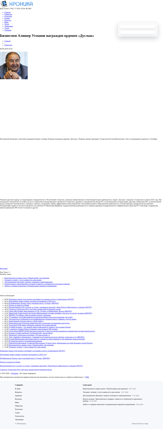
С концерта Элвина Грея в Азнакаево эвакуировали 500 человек (33, 329)
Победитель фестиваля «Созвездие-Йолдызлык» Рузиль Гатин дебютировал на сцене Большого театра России (50, 343)
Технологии (19, 416)
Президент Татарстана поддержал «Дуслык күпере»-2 (29, 335)
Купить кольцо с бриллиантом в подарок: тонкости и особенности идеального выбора (37, 284)
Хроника (14, 373)
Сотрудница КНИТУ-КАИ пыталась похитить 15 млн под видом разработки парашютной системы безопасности (52, 331)
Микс (17, 402)
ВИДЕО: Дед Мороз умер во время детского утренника (30, 315)
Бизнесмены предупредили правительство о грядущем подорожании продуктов (39, 323)
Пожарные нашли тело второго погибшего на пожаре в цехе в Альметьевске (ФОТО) (41, 299)
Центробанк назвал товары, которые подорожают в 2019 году (32, 301)
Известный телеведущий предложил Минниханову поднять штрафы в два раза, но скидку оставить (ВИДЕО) (50, 313)
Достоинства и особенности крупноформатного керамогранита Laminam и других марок (42, 319)
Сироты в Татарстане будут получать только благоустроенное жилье (35, 309)
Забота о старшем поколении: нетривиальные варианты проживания (30, 286)
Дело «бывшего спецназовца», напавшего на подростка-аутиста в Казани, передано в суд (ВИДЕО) (46, 337)
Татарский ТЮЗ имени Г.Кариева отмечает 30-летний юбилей (32, 325)
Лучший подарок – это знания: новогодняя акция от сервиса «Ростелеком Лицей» (40, 327)
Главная (7, 41)
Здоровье (18, 396)
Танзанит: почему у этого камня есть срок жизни (23, 280)
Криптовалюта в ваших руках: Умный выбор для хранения (26, 278)
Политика (19, 409)
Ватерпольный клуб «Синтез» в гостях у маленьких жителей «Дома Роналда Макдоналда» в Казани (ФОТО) (50, 307)
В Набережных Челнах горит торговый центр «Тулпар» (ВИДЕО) (34, 303)
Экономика (19, 419)
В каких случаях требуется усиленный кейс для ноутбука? (31, 333)
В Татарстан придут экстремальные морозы (25, 341)
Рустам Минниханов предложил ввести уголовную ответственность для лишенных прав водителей (47, 339)
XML (87, 377)
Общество (8, 45)
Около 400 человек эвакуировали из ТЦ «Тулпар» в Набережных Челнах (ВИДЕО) (40, 311)
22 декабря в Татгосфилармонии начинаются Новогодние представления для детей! (41, 317)
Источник (4, 268)
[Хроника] (16, 7)
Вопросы (18, 392)
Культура (18, 399)
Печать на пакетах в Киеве (19, 305)
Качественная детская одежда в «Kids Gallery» (26, 321)
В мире (17, 389)
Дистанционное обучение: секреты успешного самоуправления (28, 282)
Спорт (17, 413)
